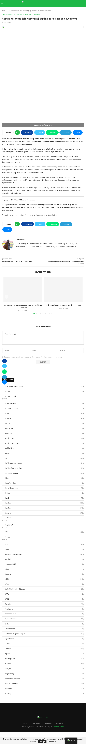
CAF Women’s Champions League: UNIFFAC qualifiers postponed (23, 306)
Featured (8, 518)
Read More (52, 742)
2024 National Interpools (44, 386)
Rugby (44, 624)
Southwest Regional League (44, 634)
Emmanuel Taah (58, 727)
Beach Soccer (44, 438)
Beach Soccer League (44, 443)
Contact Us (59, 723)
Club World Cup (44, 483)
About (25, 723)
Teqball (44, 644)
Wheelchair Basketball (44, 679)
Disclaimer (48, 723)
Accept (42, 742)
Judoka (44, 569)
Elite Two (44, 508)
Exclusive (44, 513)
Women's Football (44, 684)
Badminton (44, 428)
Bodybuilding (44, 448)
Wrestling (44, 693)
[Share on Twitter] (4, 366)
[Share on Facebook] (4, 361)
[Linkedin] (68, 3)
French (44, 544)
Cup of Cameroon (44, 488)
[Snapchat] (75, 3)
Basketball (44, 433)
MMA (44, 584)
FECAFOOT (9, 525)
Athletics (44, 418)
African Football (10, 396)
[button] (6, 297)
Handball (44, 559)
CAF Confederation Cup (44, 468)
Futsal (44, 549)
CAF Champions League (44, 463)
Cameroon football (44, 473)
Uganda (44, 654)
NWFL (44, 599)
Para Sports (44, 609)
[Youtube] (71, 3)
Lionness (44, 574)
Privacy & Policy (36, 723)
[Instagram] (66, 3)
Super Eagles (44, 639)
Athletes (44, 413)
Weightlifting (44, 674)
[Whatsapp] (78, 3)
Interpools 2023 (44, 564)
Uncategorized (44, 659)
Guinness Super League (44, 554)
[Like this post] (17, 132)
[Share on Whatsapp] (4, 371)
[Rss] (80, 3)
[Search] (84, 3)
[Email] (73, 3)
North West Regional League (44, 589)
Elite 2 (44, 498)
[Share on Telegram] (4, 377)
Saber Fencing (44, 629)
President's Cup (44, 614)
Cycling (44, 493)
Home (4, 11)
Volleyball (44, 669)
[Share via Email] (4, 382)
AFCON (44, 391)
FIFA (44, 532)
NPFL (44, 594)
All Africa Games (44, 403)
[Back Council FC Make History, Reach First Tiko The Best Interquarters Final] (63, 289)
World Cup (44, 689)
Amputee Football (44, 408)
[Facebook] (61, 3)
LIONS (44, 579)
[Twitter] (63, 3)
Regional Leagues (44, 619)
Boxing (44, 453)
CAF (44, 458)
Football (8, 537)
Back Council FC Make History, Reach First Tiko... (63, 305)
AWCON (44, 423)
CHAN (44, 478)
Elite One (44, 503)
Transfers (44, 649)
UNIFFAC (44, 664)
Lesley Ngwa (20, 240)
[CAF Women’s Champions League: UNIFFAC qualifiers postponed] (22, 289)
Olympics (44, 604)
